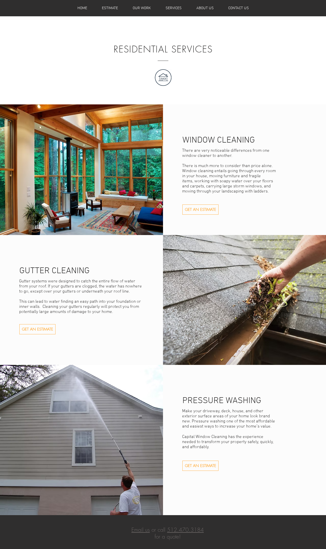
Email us (140, 529)
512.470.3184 (185, 529)
